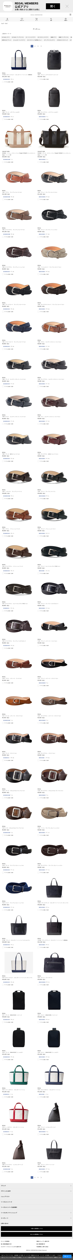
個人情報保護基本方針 (6, 1244)
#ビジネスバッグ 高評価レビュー (34, 40)
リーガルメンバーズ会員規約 (9, 1207)
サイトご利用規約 (5, 1241)
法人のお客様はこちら (36, 1234)
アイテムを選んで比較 (8, 81)
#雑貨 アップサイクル (63, 37)
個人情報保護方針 (40, 1244)
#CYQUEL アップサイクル (18, 37)
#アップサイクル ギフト (49, 40)
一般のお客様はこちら (36, 1228)
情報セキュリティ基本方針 (42, 1241)
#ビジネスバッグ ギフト (43, 37)
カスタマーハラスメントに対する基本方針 (11, 1246)
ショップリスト (5, 1196)
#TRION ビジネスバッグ (62, 40)
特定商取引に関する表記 (42, 1246)
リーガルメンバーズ (6, 1202)
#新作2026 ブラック (6, 40)
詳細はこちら (57, 1257)
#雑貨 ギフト (53, 37)
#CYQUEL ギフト (6, 37)
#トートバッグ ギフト (31, 37)
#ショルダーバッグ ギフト (19, 40)
